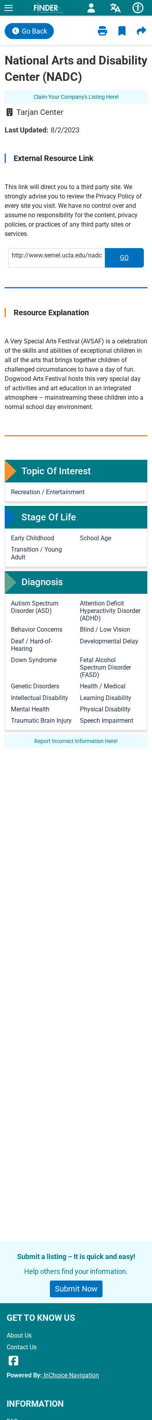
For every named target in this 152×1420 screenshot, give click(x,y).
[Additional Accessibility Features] (138, 7)
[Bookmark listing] (122, 31)
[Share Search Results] (141, 31)
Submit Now (76, 1288)
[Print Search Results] (102, 31)
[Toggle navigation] (8, 8)
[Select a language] (115, 8)
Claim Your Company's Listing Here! (76, 97)
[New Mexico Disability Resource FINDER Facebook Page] (13, 1361)
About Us (19, 1335)
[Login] (91, 8)
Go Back (33, 31)
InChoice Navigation (70, 1375)
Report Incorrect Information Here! (76, 741)
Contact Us (22, 1347)
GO (132, 260)
